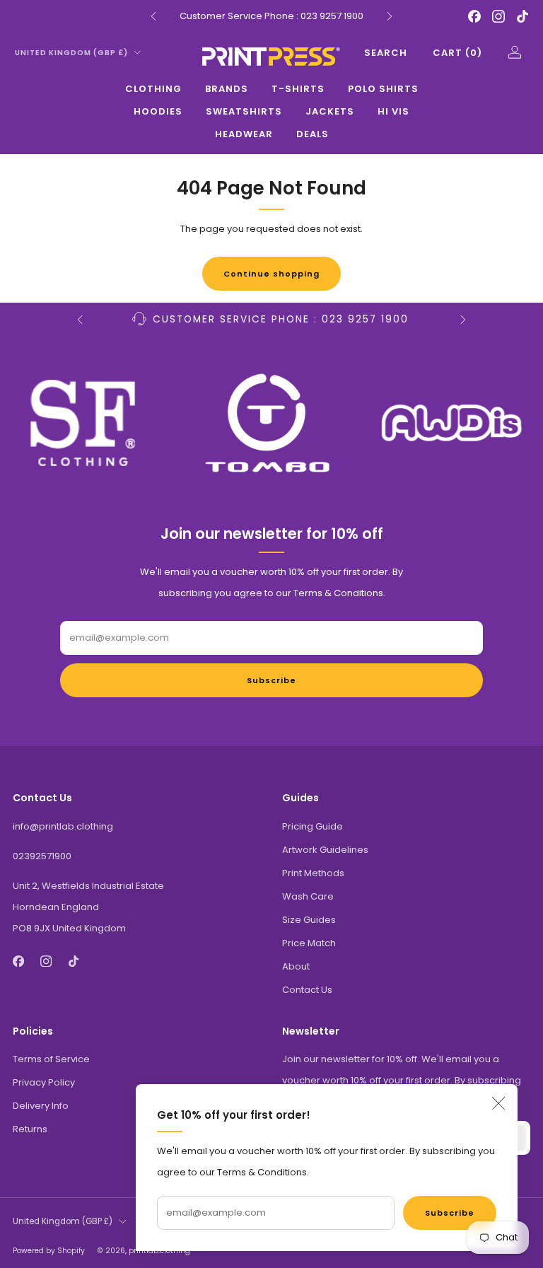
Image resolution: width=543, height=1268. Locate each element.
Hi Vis (393, 111)
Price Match (309, 943)
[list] (271, 423)
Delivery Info (41, 1105)
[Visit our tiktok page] (522, 16)
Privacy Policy (44, 1082)
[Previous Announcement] (153, 16)
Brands (226, 88)
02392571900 (42, 856)
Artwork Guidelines (325, 849)
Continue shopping (271, 273)
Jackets (329, 111)
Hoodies (158, 111)
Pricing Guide (312, 826)
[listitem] (271, 16)
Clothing (153, 88)
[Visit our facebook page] (474, 16)
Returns (30, 1129)
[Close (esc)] (498, 1103)
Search (385, 52)
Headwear (244, 134)
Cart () (457, 52)
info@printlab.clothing (63, 826)
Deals (312, 134)
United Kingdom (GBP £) (71, 52)
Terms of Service (51, 1059)
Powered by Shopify (49, 1250)
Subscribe (449, 1212)
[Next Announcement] (389, 16)
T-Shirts (298, 88)
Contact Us (307, 989)
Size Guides (309, 919)
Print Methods (313, 873)
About (296, 966)
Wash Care (308, 896)
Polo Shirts (383, 88)
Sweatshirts (244, 111)
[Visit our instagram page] (498, 16)
